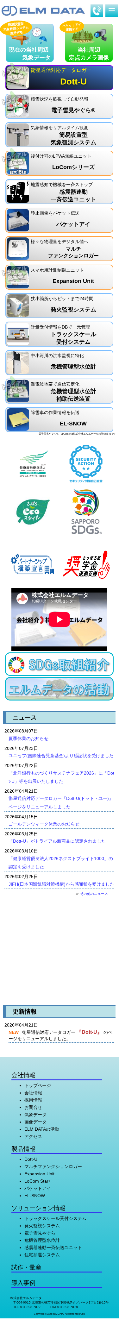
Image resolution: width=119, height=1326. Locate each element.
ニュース (25, 717)
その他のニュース (94, 894)
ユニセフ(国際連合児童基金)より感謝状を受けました (61, 755)
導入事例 (23, 1282)
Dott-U (30, 1159)
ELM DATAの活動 (41, 1129)
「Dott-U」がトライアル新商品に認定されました (57, 841)
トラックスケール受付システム (55, 1218)
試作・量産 (26, 1267)
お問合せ (33, 1107)
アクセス (33, 1136)
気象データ (35, 1114)
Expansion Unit (39, 1173)
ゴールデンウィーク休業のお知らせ (44, 824)
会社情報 (33, 1092)
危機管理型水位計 (42, 1240)
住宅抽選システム (42, 1254)
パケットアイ (37, 1188)
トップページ (37, 1085)
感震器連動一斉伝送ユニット (53, 1247)
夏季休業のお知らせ (28, 738)
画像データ (35, 1121)
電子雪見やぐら (39, 1232)
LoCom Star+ (37, 1181)
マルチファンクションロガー (53, 1166)
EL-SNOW (34, 1195)
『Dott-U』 (89, 1032)
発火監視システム (42, 1225)
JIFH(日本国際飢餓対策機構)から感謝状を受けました (61, 884)
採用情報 (33, 1100)
